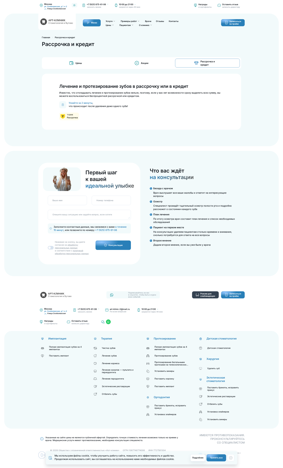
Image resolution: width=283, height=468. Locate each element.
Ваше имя (57, 200)
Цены (78, 63)
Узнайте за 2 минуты (80, 102)
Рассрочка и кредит (207, 63)
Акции (144, 63)
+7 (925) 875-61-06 (106, 230)
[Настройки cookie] (230, 457)
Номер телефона (104, 200)
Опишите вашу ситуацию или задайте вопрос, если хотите (82, 214)
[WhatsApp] (108, 321)
